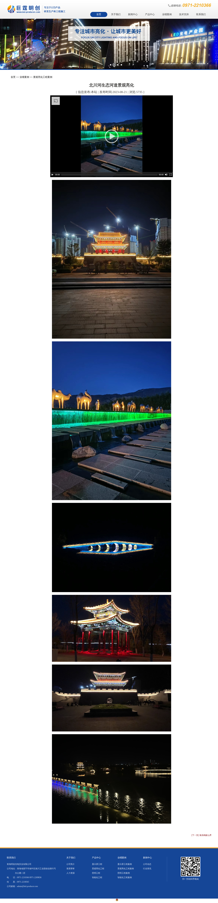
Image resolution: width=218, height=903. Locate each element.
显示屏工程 (97, 864)
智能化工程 (97, 877)
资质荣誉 (70, 868)
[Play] (52, 174)
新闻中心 (133, 14)
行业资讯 (147, 868)
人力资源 (70, 873)
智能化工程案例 (125, 877)
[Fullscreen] (170, 174)
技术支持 (184, 14)
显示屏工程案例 (125, 864)
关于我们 (116, 14)
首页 (98, 14)
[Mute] (166, 174)
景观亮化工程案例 (42, 77)
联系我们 (201, 14)
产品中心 (150, 14)
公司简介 (70, 864)
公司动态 (147, 864)
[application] (111, 136)
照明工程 (96, 873)
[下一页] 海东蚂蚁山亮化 (202, 835)
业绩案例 (167, 14)
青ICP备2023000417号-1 (101, 900)
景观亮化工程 (98, 868)
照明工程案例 (124, 873)
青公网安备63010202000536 (132, 900)
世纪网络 (164, 900)
